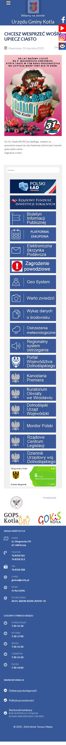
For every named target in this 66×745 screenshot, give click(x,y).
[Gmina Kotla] (33, 6)
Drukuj (58, 47)
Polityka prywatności (21, 700)
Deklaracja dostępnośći (23, 690)
